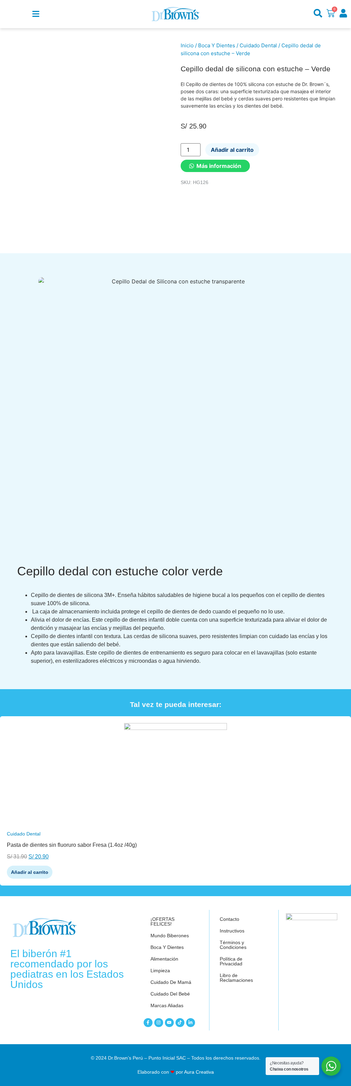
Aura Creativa (199, 1072)
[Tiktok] (180, 1022)
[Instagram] (158, 1022)
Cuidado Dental (258, 45)
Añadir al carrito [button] (29, 872)
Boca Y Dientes (216, 45)
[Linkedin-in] (190, 1022)
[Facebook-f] (148, 1022)
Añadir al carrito (232, 149)
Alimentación (164, 959)
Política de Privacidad (231, 961)
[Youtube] (169, 1022)
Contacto (229, 919)
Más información (218, 165)
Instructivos (232, 931)
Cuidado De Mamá (170, 982)
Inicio (187, 45)
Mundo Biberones (169, 935)
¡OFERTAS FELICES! (162, 921)
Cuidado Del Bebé (170, 994)
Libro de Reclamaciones (236, 978)
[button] (215, 165)
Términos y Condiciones (233, 945)
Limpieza (160, 970)
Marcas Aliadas (166, 1005)
